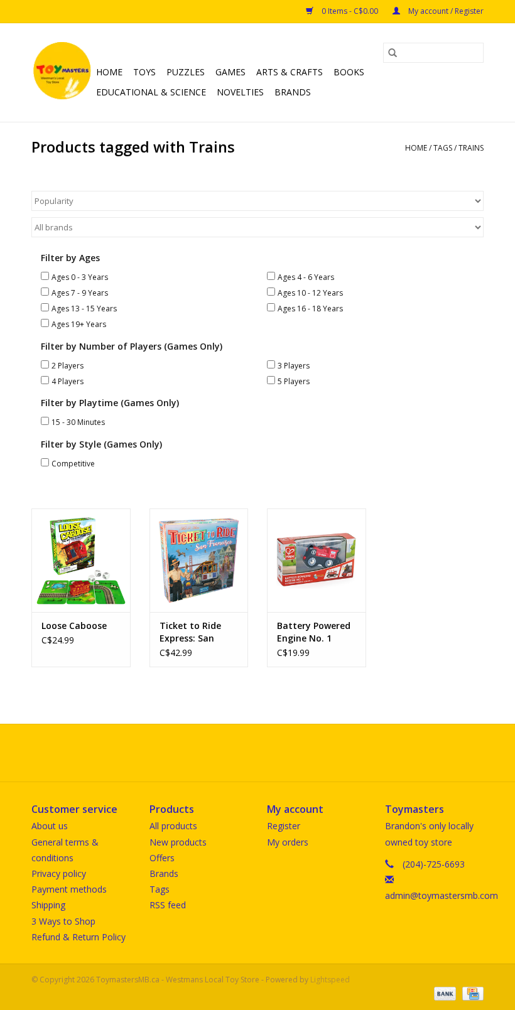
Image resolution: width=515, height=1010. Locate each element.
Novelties (240, 92)
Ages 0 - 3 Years (80, 277)
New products (178, 842)
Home (109, 72)
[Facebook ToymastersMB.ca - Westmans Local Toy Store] (246, 753)
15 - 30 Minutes (78, 422)
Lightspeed (330, 979)
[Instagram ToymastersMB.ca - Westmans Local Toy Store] (269, 753)
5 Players (294, 381)
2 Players (68, 365)
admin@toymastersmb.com (441, 895)
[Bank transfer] (444, 992)
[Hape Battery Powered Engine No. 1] (316, 560)
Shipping (48, 905)
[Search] (392, 53)
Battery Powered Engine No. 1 (313, 632)
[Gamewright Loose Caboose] (81, 560)
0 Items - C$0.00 (350, 11)
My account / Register (445, 11)
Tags (442, 147)
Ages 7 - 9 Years (80, 292)
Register (283, 826)
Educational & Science (151, 92)
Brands (292, 92)
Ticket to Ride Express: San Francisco (190, 632)
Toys (144, 72)
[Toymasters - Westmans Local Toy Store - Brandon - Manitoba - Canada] (61, 72)
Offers (162, 858)
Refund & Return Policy (78, 937)
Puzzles (185, 72)
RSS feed (167, 905)
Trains (471, 147)
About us (49, 826)
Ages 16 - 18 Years (310, 308)
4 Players (68, 381)
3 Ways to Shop (63, 921)
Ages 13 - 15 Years (84, 308)
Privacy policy (58, 873)
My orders (287, 842)
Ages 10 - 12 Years (310, 292)
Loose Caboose (74, 625)
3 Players (294, 365)
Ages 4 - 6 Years (306, 277)
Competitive (73, 463)
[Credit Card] (471, 992)
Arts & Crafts (289, 72)
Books (348, 72)
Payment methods (69, 889)
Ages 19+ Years (79, 324)
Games (230, 72)
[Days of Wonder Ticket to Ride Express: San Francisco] (199, 560)
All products (173, 826)
